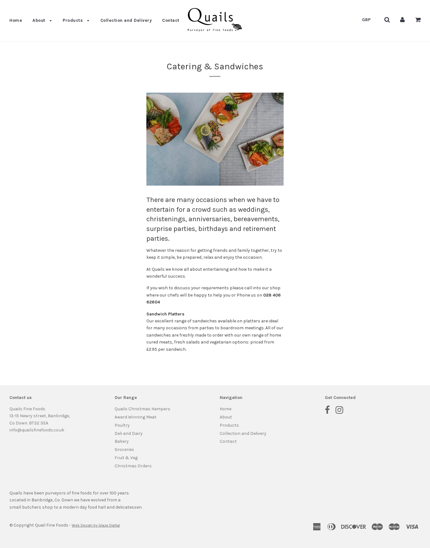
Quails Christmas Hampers (142, 409)
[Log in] (402, 19)
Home (15, 20)
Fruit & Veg (126, 457)
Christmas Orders (133, 466)
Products (73, 20)
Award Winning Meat (135, 417)
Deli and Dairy (129, 433)
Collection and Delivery (126, 20)
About (39, 20)
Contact (170, 20)
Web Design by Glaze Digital (96, 525)
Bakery (122, 441)
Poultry (122, 425)
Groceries (124, 449)
